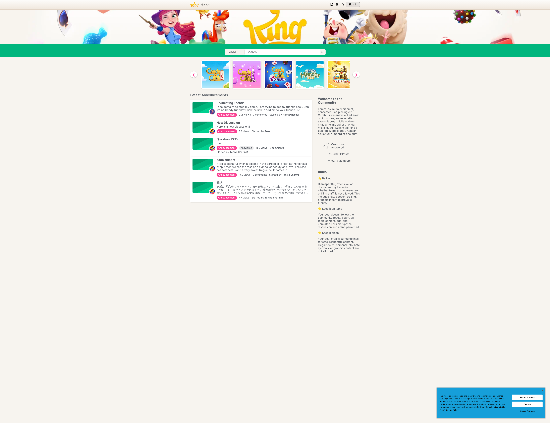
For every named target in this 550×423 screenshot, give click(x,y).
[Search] (342, 4)
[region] (491, 403)
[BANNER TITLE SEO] (194, 5)
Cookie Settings (527, 411)
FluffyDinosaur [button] (290, 114)
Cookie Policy (452, 410)
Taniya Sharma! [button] (239, 152)
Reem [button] (268, 131)
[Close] (542, 391)
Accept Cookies (527, 397)
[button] (212, 112)
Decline (527, 404)
